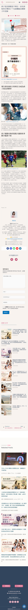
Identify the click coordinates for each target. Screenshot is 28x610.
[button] (19, 2)
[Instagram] (25, 2)
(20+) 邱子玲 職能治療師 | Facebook (9, 79)
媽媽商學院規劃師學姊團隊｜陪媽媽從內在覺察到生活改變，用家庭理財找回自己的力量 (20, 362)
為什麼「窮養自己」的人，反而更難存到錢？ (20, 406)
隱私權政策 (14, 607)
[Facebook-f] (23, 2)
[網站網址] (14, 302)
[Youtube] (17, 248)
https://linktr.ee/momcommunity (14, 238)
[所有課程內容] (15, 585)
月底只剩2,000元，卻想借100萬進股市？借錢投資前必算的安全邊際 (19, 350)
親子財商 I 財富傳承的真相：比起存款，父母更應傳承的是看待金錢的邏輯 (20, 384)
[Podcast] (26, 2)
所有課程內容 (19, 585)
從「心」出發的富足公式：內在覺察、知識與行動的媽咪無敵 (20, 373)
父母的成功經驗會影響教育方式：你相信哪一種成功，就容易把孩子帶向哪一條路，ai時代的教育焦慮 (20, 331)
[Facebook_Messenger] (24, 606)
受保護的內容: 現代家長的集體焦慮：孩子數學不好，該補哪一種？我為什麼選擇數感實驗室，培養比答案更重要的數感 (13, 342)
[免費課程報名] (3, 585)
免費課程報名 (7, 585)
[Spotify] (14, 248)
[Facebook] (8, 248)
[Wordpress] (20, 248)
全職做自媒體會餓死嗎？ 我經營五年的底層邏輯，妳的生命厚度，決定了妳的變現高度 (20, 396)
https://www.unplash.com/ (12, 121)
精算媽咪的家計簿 (10, 2)
